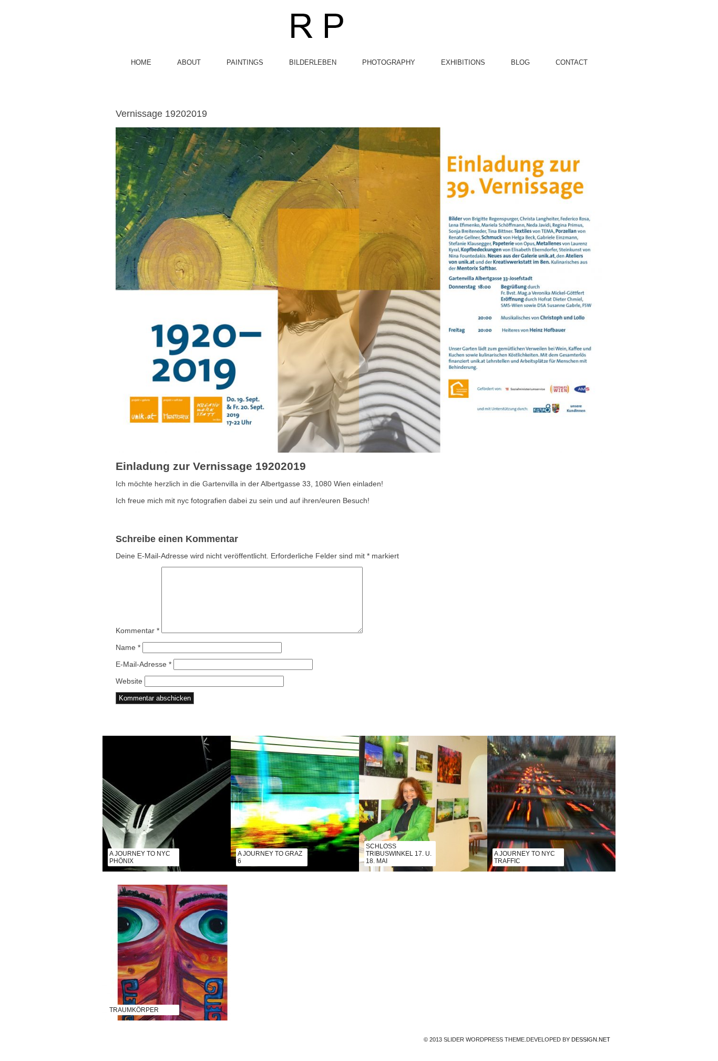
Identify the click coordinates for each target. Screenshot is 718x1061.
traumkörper (134, 1010)
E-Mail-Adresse (143, 664)
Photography (388, 62)
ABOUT (189, 62)
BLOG (520, 62)
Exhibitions (463, 62)
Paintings (245, 62)
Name (128, 647)
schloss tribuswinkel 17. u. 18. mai (399, 854)
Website (129, 681)
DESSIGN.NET (590, 1039)
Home (141, 62)
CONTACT (572, 62)
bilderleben (312, 62)
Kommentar (137, 630)
